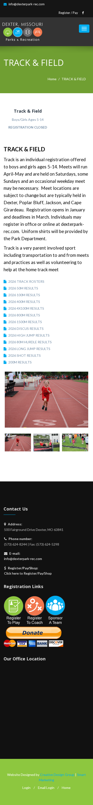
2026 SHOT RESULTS (24, 355)
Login (26, 788)
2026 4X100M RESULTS (26, 308)
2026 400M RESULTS (24, 302)
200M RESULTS (20, 362)
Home (52, 79)
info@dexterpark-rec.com (27, 4)
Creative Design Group (57, 775)
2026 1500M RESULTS (25, 322)
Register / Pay (68, 12)
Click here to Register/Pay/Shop (28, 573)
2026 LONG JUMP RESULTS (29, 349)
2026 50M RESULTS (23, 288)
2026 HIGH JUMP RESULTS (29, 335)
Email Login (46, 788)
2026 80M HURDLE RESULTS (30, 342)
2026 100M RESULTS (24, 295)
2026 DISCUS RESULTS (26, 328)
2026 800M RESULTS (24, 315)
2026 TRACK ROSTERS (26, 281)
